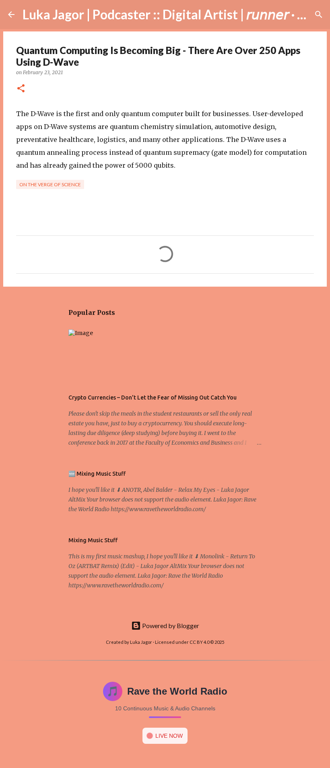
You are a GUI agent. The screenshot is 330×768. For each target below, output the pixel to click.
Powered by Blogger (170, 625)
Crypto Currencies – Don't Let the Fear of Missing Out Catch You (152, 397)
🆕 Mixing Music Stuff (97, 473)
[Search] (319, 14)
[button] (21, 88)
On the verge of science (50, 184)
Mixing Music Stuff (93, 540)
